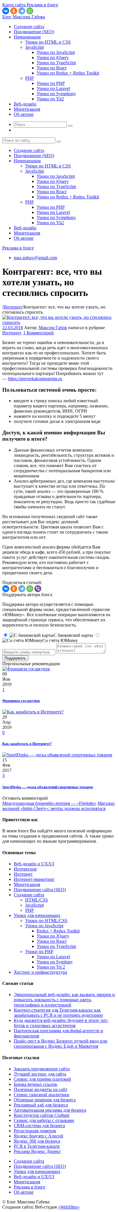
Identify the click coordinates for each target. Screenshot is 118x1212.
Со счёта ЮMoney (60, 640)
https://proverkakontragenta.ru (35, 378)
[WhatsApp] (29, 10)
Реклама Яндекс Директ (37, 1151)
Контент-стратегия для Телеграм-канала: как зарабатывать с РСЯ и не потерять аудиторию (58, 1013)
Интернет (12, 307)
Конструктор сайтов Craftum (41, 1115)
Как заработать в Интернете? (27, 743)
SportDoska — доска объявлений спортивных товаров (47, 787)
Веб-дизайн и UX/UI (34, 863)
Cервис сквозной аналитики (41, 1094)
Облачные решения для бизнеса (45, 1099)
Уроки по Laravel (53, 88)
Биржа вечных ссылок (35, 1084)
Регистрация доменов (35, 1130)
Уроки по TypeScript (56, 62)
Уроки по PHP (51, 83)
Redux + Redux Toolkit (58, 930)
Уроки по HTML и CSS (48, 42)
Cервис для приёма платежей (42, 1079)
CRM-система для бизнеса (39, 1125)
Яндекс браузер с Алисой (38, 1135)
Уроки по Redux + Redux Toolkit (68, 73)
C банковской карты (73, 635)
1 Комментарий (38, 332)
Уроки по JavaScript (56, 52)
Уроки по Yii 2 (51, 967)
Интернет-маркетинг (34, 879)
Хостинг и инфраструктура (40, 972)
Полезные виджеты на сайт (40, 1089)
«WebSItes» (69, 1207)
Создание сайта (29, 26)
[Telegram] (21, 10)
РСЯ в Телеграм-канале (37, 1146)
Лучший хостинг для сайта (40, 1074)
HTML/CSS (36, 899)
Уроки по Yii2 (50, 98)
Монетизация (27, 109)
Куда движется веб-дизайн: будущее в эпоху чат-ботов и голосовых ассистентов (61, 1023)
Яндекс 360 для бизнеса (37, 1141)
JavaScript (34, 47)
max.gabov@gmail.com (35, 257)
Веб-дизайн (25, 104)
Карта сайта (14, 4)
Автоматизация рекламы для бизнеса (50, 1110)
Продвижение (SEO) (34, 31)
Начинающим (27, 36)
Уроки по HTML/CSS (46, 920)
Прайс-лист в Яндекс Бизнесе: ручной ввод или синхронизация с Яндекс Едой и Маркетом (60, 1044)
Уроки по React (51, 67)
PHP (29, 78)
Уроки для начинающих (37, 915)
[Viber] (37, 588)
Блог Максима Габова (23, 16)
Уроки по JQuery (53, 936)
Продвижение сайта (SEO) (40, 889)
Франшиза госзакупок (21, 700)
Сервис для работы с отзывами (44, 1120)
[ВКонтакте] (5, 10)
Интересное (25, 868)
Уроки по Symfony (55, 961)
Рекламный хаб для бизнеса (41, 1104)
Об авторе (24, 114)
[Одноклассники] (13, 10)
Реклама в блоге (18, 247)
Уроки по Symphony (56, 93)
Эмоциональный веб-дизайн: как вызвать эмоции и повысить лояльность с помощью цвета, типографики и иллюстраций (64, 999)
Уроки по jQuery (53, 57)
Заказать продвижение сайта (42, 1068)
